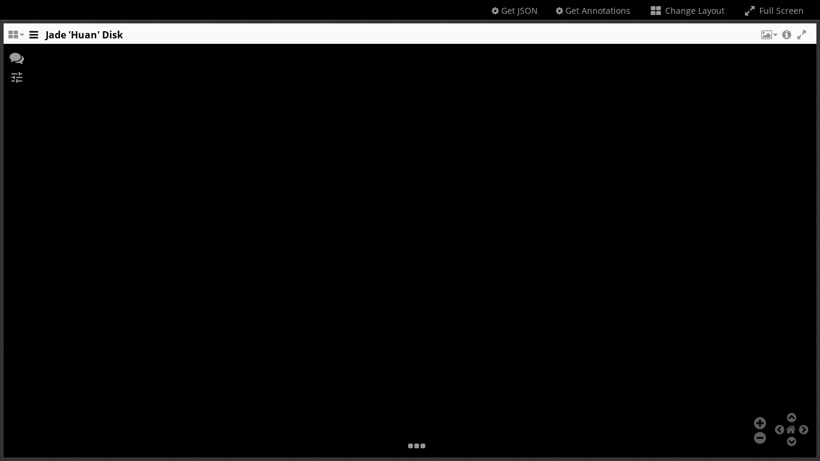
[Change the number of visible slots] (16, 38)
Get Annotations (596, 10)
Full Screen (780, 10)
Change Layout (694, 10)
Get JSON (518, 10)
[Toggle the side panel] (34, 38)
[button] (768, 38)
